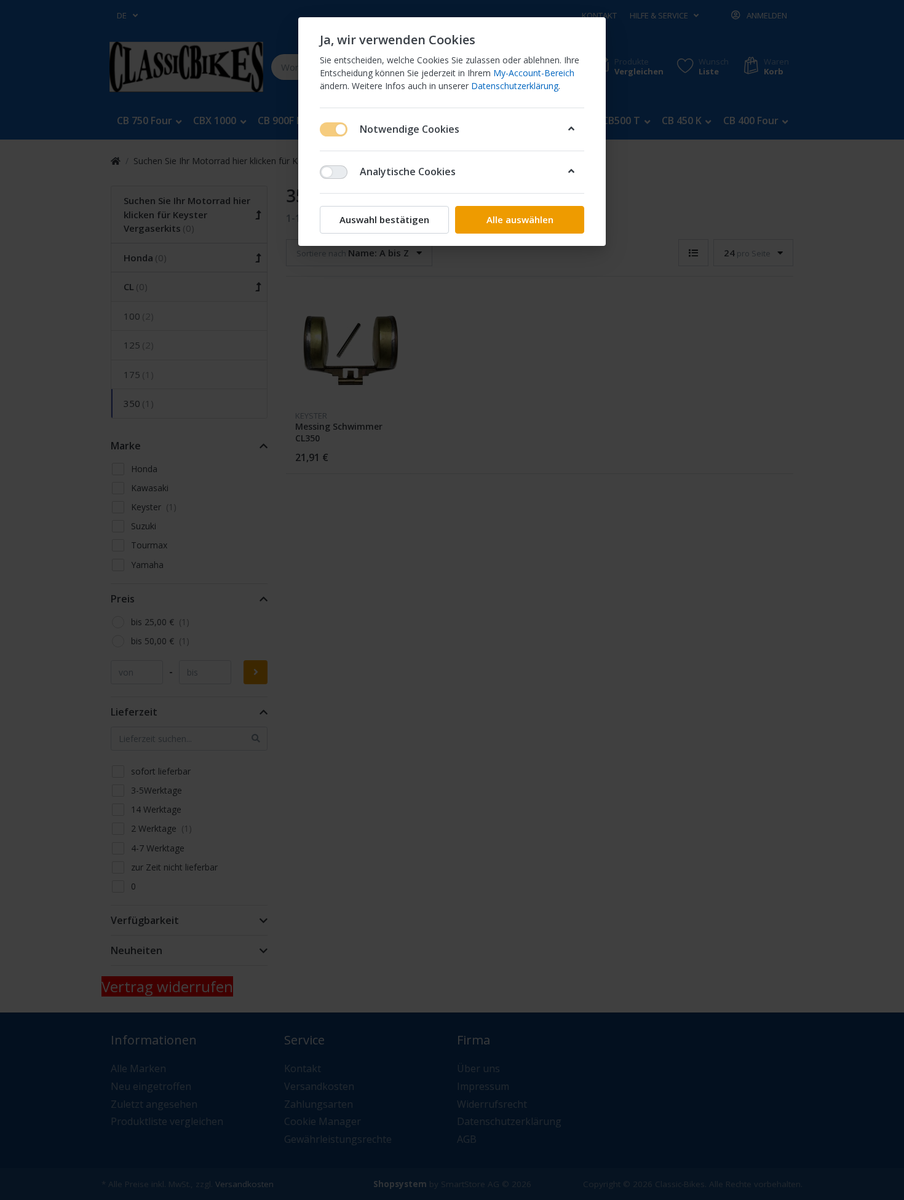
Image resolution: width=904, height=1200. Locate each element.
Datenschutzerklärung (514, 86)
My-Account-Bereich (533, 73)
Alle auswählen (519, 219)
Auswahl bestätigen (384, 219)
